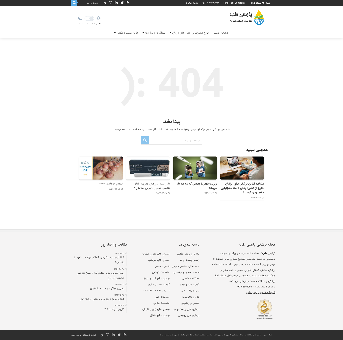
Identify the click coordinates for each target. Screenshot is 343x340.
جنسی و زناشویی (190, 303)
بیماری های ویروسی (188, 315)
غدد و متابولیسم (190, 297)
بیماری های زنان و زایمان (156, 309)
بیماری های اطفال (160, 315)
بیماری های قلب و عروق (157, 278)
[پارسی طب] (247, 18)
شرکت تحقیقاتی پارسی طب (83, 335)
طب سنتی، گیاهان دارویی (185, 266)
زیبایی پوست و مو (189, 260)
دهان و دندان (162, 266)
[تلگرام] (104, 3)
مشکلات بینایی (161, 303)
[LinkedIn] (116, 2)
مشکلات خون (162, 297)
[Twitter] (122, 2)
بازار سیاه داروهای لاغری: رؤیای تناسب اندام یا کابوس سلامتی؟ (152, 186)
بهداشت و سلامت (155, 33)
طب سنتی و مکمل (127, 33)
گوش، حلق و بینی (189, 284)
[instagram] (110, 2)
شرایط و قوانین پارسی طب (261, 292)
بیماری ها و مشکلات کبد (156, 291)
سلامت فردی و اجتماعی (186, 272)
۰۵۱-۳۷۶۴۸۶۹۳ (210, 3)
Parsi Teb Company (234, 3)
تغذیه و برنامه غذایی (188, 254)
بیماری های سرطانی (159, 260)
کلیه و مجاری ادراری (159, 284)
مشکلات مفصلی (190, 278)
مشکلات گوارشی (161, 272)
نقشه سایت (192, 3)
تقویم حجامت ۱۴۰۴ (111, 184)
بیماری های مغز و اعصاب (156, 254)
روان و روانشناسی (190, 291)
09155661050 (244, 287)
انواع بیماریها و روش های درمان (190, 33)
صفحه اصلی (221, 33)
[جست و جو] (74, 3)
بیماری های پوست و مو (186, 309)
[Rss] (128, 2)
